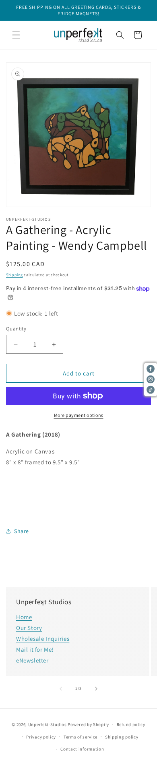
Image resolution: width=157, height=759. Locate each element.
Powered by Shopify (88, 724)
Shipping (14, 274)
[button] (16, 35)
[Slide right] (96, 688)
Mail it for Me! (35, 649)
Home (24, 617)
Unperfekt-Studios (47, 724)
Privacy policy (41, 737)
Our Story (29, 628)
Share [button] (21, 531)
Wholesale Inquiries (42, 638)
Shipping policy (121, 737)
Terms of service (80, 737)
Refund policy (131, 724)
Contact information (82, 749)
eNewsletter (32, 660)
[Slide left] (61, 688)
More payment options (78, 415)
